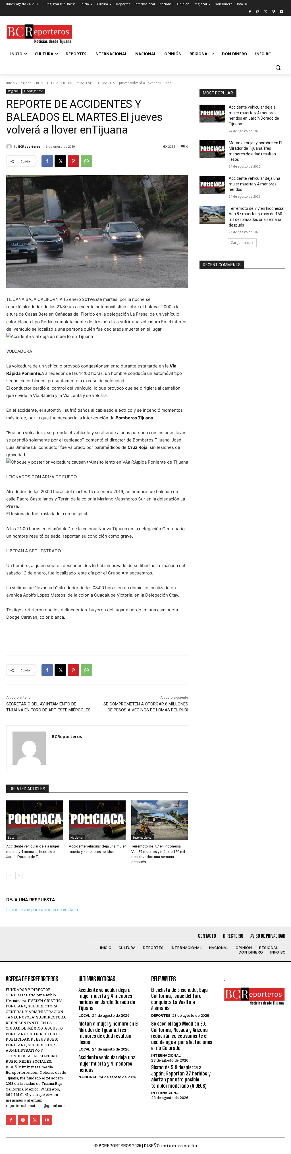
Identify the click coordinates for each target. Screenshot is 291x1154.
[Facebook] (250, 12)
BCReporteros (29, 146)
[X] (266, 12)
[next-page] (18, 875)
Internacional (142, 838)
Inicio (10, 83)
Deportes (160, 1015)
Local (11, 838)
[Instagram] (258, 12)
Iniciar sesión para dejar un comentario (42, 909)
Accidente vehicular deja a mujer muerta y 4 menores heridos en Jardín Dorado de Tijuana (32, 851)
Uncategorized (33, 91)
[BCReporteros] (10, 146)
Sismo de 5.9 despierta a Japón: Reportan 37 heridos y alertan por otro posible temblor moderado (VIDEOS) (181, 1076)
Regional (25, 83)
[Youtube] (281, 12)
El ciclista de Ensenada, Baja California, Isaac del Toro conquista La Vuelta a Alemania (179, 999)
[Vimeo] (273, 12)
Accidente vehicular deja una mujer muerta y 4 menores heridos (254, 184)
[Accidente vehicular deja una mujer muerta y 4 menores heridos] (97, 820)
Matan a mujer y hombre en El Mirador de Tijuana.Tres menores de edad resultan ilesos (108, 1032)
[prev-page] (9, 875)
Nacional (76, 838)
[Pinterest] (73, 161)
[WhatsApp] (86, 161)
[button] (278, 67)
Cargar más (240, 242)
